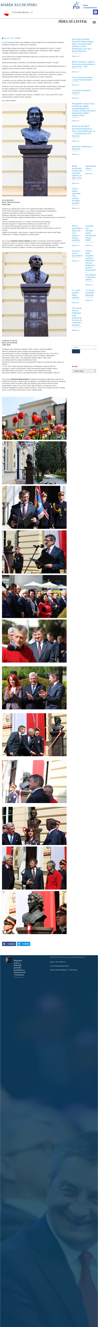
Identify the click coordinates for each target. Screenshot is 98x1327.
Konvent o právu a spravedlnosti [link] (77, 253)
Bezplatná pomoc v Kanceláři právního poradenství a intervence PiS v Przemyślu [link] (20, 967)
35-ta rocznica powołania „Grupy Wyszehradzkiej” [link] (82, 78)
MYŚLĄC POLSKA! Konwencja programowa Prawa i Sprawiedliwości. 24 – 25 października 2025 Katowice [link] (83, 131)
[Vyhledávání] (84, 347)
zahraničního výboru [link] (90, 167)
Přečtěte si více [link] (19, 977)
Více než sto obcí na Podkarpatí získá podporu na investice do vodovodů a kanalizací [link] (77, 316)
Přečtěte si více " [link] (76, 56)
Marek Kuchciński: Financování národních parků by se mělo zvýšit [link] (77, 172)
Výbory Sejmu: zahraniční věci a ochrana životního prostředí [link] (76, 196)
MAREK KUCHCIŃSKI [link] (19, 5)
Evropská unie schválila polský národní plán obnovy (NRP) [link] (90, 233)
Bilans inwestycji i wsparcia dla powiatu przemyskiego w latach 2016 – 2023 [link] (83, 64)
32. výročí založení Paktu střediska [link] (76, 293)
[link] (95, 12)
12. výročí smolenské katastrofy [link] (89, 292)
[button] (94, 22)
